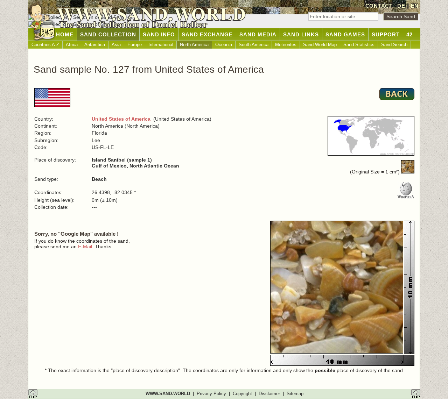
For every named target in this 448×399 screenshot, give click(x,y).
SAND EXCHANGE (207, 34)
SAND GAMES (345, 34)
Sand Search (394, 44)
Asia (116, 44)
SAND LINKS (301, 34)
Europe (134, 44)
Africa (72, 44)
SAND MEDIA (257, 34)
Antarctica (94, 44)
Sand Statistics (358, 44)
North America (194, 44)
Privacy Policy (211, 393)
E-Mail (85, 246)
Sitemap (295, 393)
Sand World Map (320, 44)
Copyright (242, 393)
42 (409, 34)
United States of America (121, 119)
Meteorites (285, 44)
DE (401, 6)
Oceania (223, 44)
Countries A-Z (45, 44)
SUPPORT (386, 34)
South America (253, 44)
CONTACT (379, 6)
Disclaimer (269, 393)
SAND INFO (159, 34)
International (160, 44)
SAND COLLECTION (108, 34)
